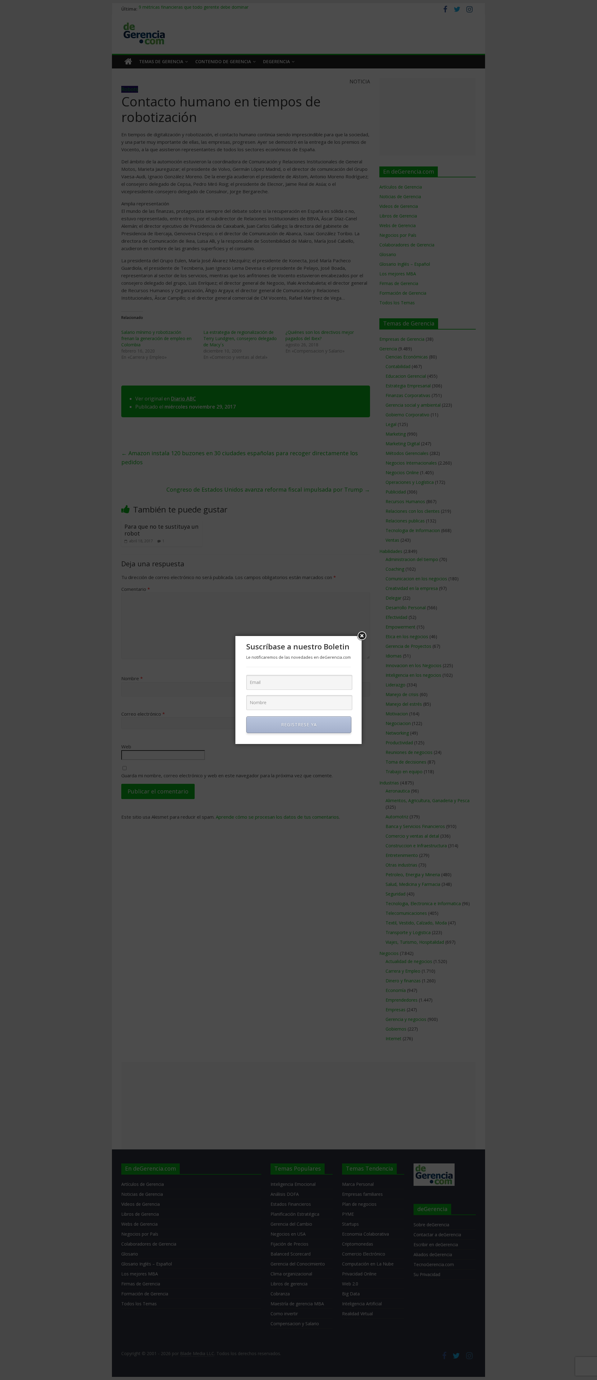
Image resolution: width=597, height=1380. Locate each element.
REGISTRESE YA (299, 724)
